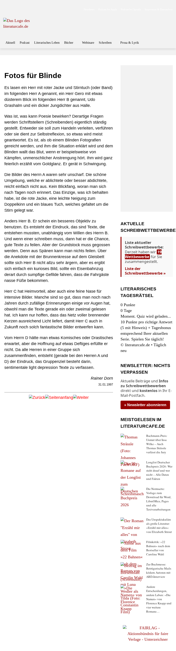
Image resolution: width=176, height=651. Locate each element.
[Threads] (35, 9)
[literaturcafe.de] (30, 26)
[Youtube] (21, 9)
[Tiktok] (28, 9)
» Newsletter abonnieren (145, 405)
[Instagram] (14, 9)
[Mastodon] (50, 9)
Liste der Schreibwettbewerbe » (145, 271)
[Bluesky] (42, 9)
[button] (168, 43)
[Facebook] (6, 9)
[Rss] (57, 9)
